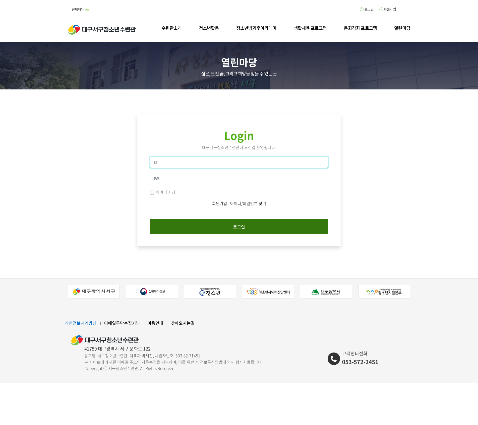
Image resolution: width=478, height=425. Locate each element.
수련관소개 (172, 28)
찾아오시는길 (183, 323)
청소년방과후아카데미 (256, 28)
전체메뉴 (78, 9)
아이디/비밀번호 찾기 (248, 203)
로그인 (369, 8)
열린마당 (402, 28)
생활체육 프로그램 (310, 28)
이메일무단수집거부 (122, 323)
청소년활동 (209, 28)
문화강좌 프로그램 (360, 28)
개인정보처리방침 (81, 323)
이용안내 (155, 323)
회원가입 (390, 8)
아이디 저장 (166, 192)
